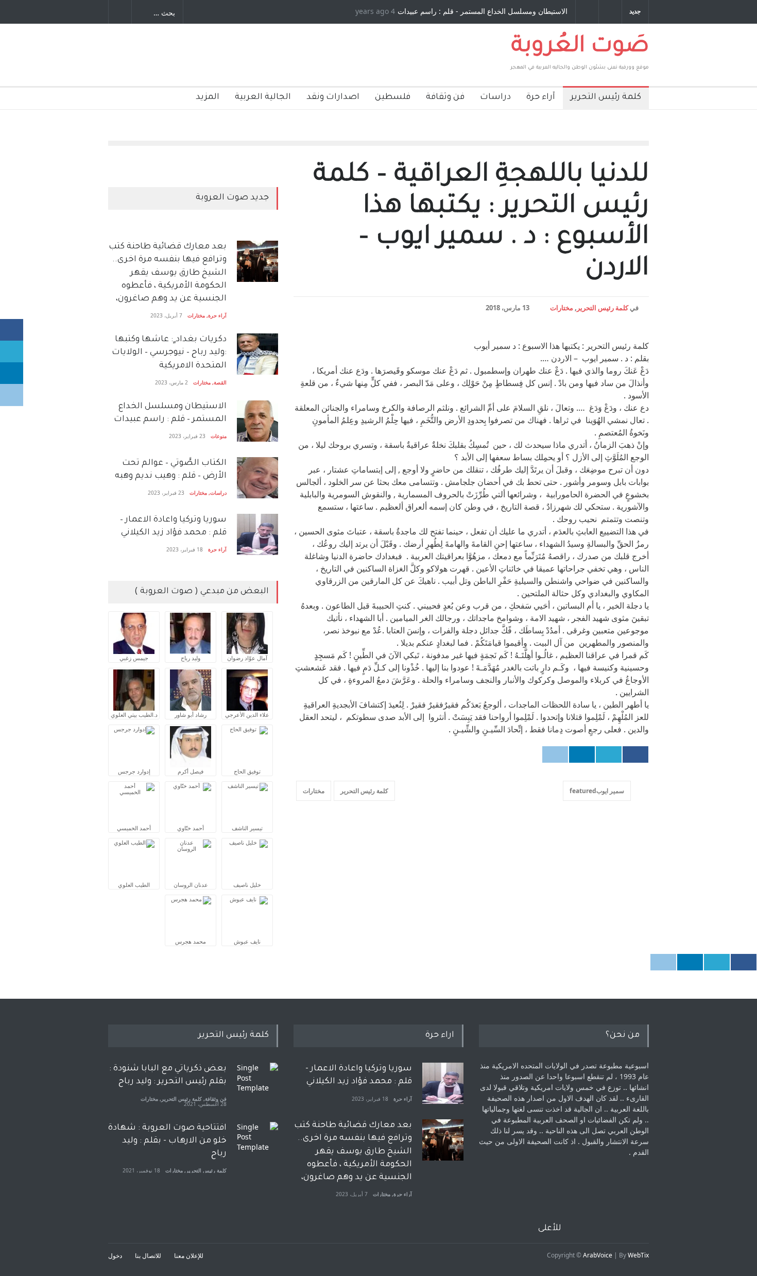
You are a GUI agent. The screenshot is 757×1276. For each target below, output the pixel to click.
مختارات (561, 307)
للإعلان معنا (188, 1255)
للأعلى (549, 1228)
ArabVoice (597, 1255)
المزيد (207, 97)
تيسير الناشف (247, 828)
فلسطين (392, 97)
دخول (115, 1255)
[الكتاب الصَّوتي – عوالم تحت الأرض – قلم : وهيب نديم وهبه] (257, 477)
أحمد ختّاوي (190, 828)
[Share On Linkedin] (582, 754)
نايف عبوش (247, 941)
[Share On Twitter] (609, 754)
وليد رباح (190, 658)
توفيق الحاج (247, 771)
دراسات (495, 97)
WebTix (638, 1255)
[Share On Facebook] (635, 754)
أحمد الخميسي (134, 828)
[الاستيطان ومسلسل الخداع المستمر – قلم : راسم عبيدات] (257, 421)
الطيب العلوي (134, 884)
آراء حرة (540, 97)
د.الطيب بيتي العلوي (134, 714)
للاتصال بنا (148, 1255)
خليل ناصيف (247, 884)
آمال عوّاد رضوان (247, 658)
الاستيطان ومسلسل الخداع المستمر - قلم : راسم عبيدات (482, 12)
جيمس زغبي (133, 658)
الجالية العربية (263, 97)
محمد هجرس (190, 941)
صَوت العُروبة (580, 47)
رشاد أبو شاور (191, 714)
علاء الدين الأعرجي (247, 714)
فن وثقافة (445, 97)
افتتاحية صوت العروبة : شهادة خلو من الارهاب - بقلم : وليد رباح (167, 1141)
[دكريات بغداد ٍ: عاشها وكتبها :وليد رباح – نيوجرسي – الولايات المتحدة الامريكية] (257, 354)
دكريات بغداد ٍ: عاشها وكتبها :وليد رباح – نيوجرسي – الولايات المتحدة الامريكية (168, 352)
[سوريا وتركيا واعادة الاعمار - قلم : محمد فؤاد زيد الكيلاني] (442, 1083)
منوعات (219, 436)
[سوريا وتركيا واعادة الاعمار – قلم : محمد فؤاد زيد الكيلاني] (257, 534)
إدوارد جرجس (134, 771)
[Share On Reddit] (555, 754)
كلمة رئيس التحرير (606, 97)
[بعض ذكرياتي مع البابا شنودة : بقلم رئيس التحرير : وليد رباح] (257, 1083)
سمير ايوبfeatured (597, 790)
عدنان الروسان (191, 884)
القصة (220, 382)
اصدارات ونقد (332, 97)
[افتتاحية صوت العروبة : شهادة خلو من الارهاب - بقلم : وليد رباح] (257, 1142)
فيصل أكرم (190, 771)
